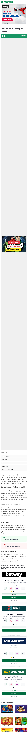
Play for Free (15, 246)
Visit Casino (14, 597)
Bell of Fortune (20, 714)
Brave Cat (20, 725)
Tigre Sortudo (7, 725)
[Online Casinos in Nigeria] (7, 2)
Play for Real (15, 242)
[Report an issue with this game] (2, 36)
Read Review (14, 600)
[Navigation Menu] (25, 2)
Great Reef (7, 714)
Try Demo (4, 708)
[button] (14, 594)
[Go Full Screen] (5, 36)
